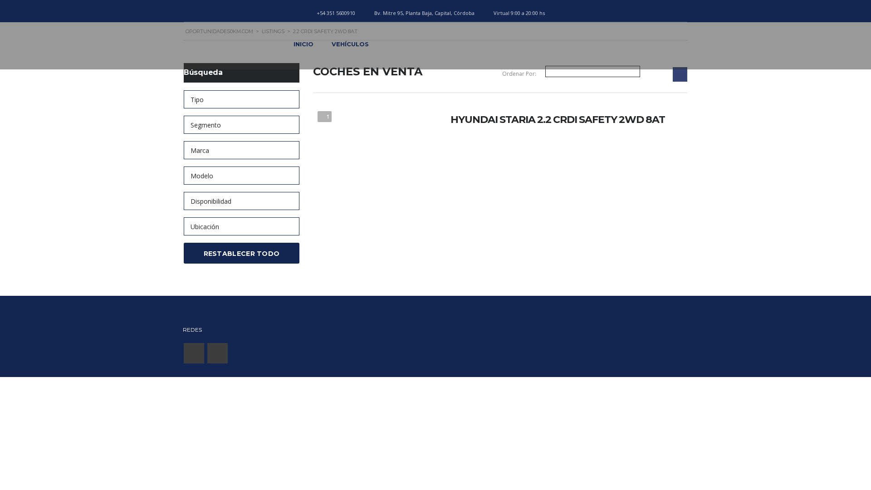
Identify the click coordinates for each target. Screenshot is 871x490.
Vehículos (350, 44)
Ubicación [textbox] (205, 226)
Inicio (303, 44)
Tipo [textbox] (197, 99)
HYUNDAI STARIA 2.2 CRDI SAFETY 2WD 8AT (557, 119)
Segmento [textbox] (206, 125)
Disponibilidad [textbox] (211, 201)
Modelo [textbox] (202, 176)
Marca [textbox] (200, 150)
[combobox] (241, 99)
